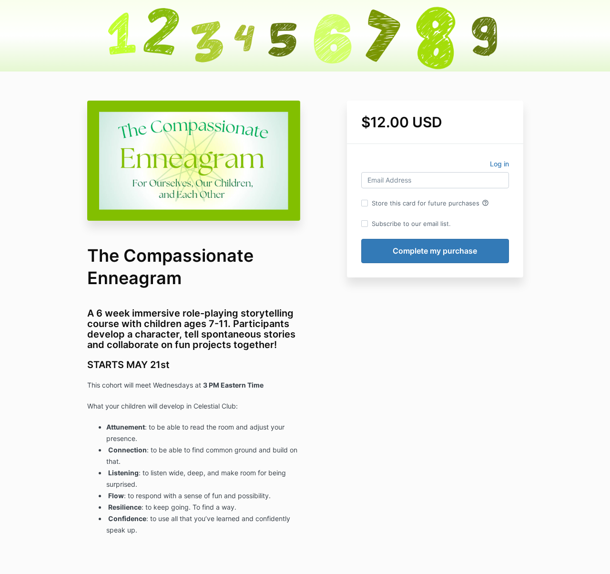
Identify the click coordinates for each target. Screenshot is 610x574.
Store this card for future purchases (430, 203)
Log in (499, 164)
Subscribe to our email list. (411, 223)
